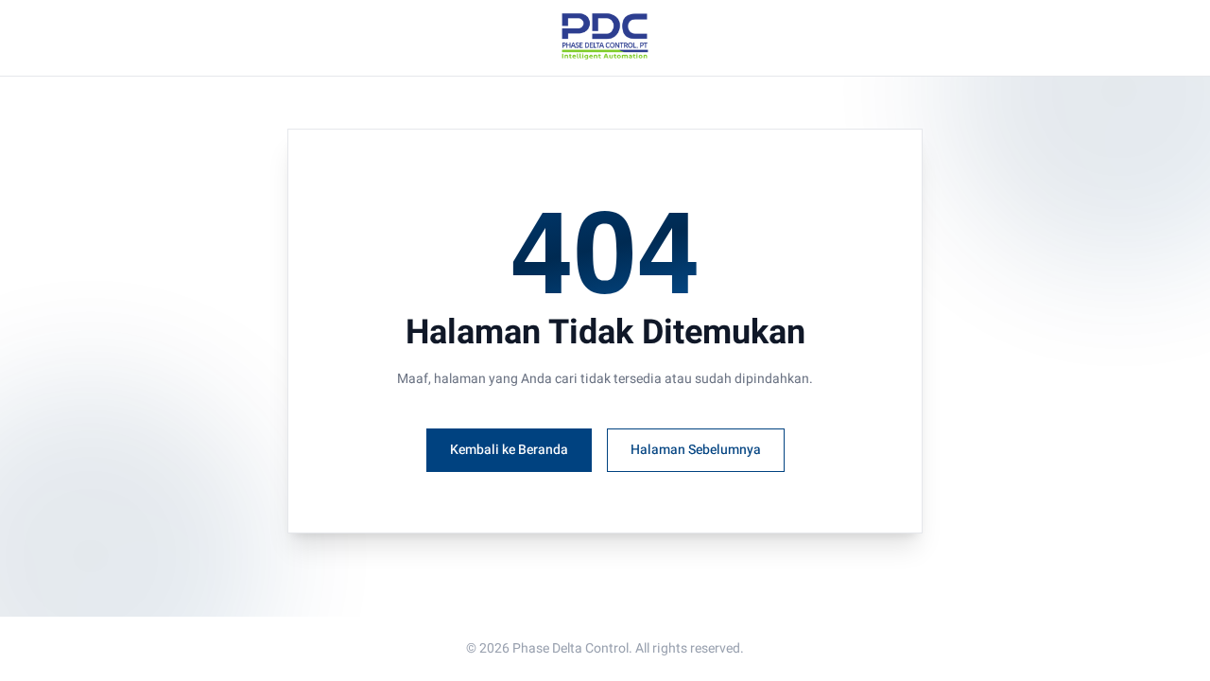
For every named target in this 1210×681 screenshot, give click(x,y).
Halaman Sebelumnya (696, 450)
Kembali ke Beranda (509, 450)
